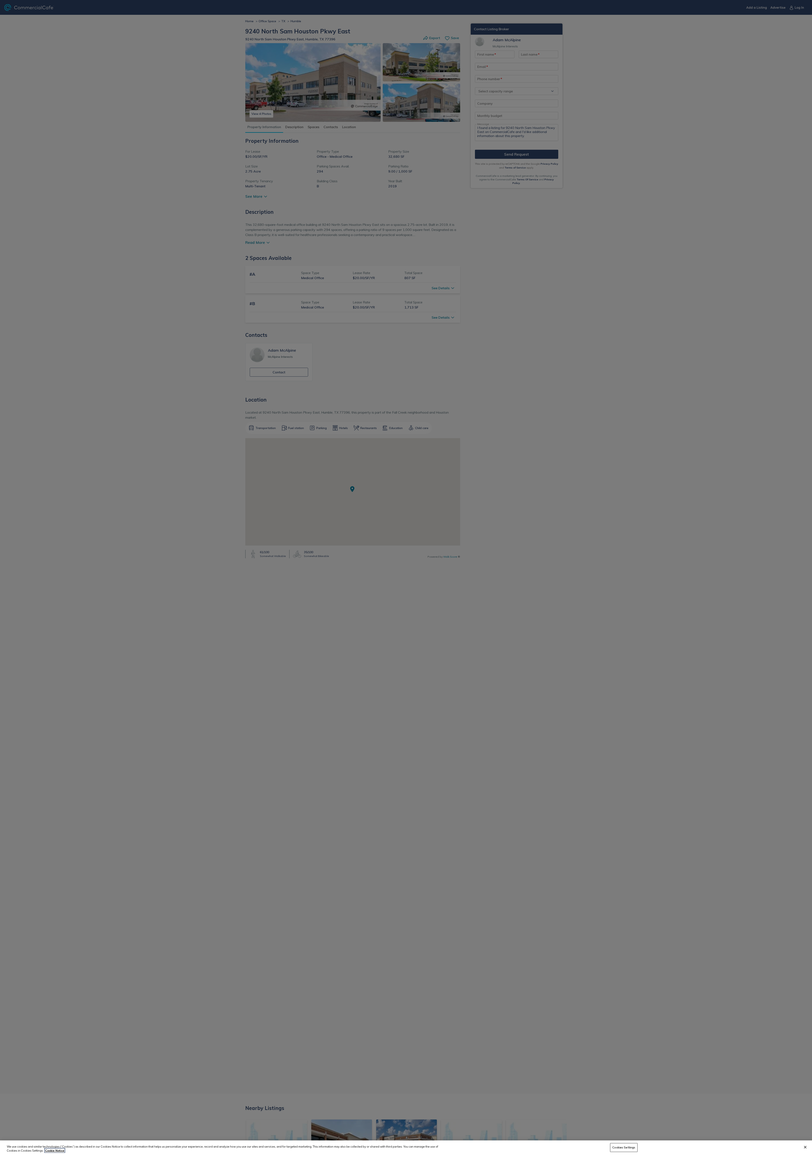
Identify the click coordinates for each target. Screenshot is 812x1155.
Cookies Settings (623, 1147)
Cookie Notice (54, 1150)
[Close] (805, 1147)
